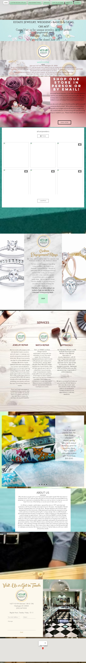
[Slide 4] (46, 484)
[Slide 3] (44, 484)
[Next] (81, 451)
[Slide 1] (39, 484)
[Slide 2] (41, 484)
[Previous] (4, 451)
